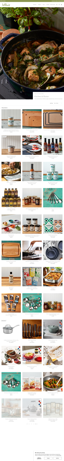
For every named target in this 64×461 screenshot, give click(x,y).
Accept (48, 458)
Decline (57, 458)
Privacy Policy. (58, 455)
